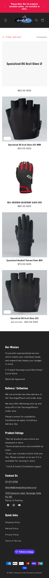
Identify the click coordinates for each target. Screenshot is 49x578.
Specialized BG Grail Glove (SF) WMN (24, 144)
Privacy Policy (12, 534)
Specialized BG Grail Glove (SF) (24, 318)
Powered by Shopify (34, 573)
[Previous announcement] (5, 6)
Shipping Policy (12, 522)
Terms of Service (13, 541)
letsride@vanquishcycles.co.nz (20, 487)
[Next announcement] (44, 6)
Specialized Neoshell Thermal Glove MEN (24, 260)
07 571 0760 (11, 481)
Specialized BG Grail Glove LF (24, 63)
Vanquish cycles (20, 573)
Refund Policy (11, 528)
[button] (5, 20)
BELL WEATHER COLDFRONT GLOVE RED (24, 202)
